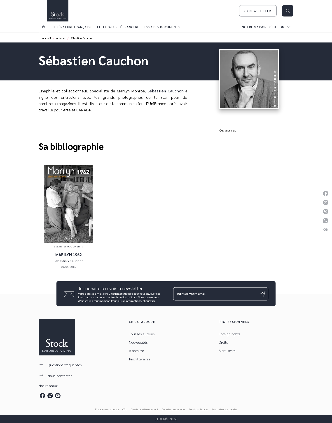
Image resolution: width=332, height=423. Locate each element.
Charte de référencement (144, 409)
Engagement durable (107, 409)
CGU (124, 409)
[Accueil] (58, 10)
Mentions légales (198, 409)
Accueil (46, 38)
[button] (258, 10)
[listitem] (42, 396)
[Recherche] (287, 10)
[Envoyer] (262, 293)
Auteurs (60, 38)
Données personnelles (173, 409)
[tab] (43, 26)
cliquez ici (149, 301)
